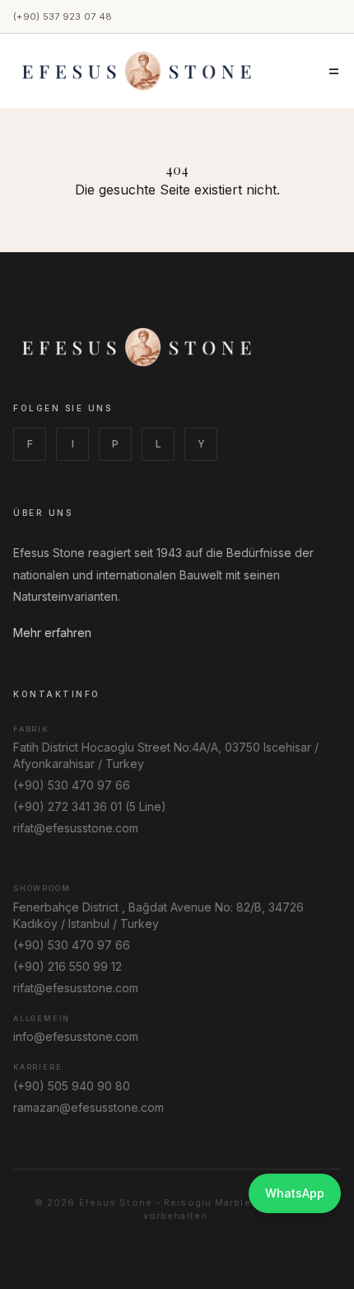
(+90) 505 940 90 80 (71, 1086)
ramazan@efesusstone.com (88, 1107)
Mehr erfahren (52, 633)
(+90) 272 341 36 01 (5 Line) (89, 806)
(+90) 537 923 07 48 (62, 16)
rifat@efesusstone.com (75, 828)
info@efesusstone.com (75, 1036)
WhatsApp (294, 1193)
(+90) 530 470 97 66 (71, 785)
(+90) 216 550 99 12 (67, 966)
